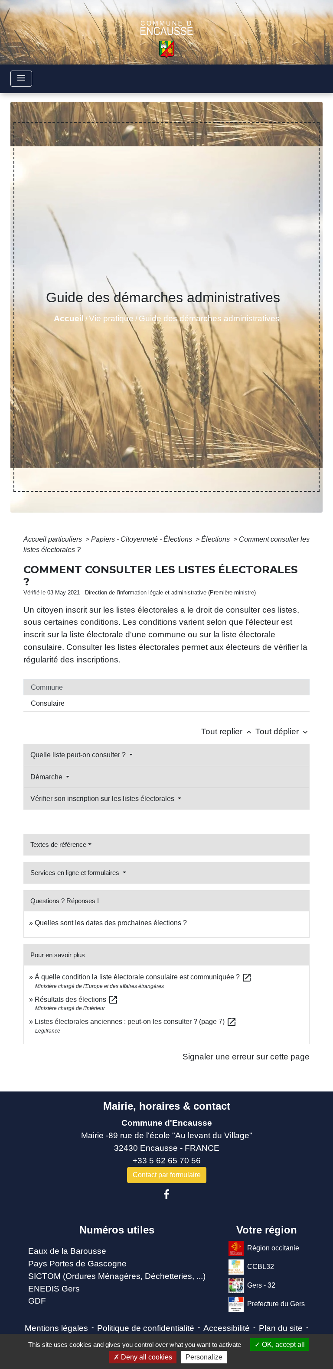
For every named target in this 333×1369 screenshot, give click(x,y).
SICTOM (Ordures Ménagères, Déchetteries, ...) (117, 1276)
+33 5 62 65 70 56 (167, 1160)
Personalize (204, 1357)
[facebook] (166, 1194)
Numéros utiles (116, 1230)
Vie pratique (111, 318)
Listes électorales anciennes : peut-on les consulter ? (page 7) (136, 1021)
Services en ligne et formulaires (75, 872)
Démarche (47, 777)
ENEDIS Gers (54, 1288)
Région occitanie (273, 1248)
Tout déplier (282, 731)
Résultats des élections (76, 999)
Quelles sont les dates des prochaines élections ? (111, 923)
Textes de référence (58, 844)
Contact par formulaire (167, 1175)
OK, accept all (282, 1344)
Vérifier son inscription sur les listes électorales (103, 798)
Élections (216, 539)
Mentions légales (56, 1328)
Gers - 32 (261, 1285)
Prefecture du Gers (276, 1304)
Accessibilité (226, 1328)
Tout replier (227, 731)
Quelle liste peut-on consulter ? (78, 755)
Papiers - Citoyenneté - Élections (142, 539)
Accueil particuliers (53, 539)
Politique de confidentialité (145, 1328)
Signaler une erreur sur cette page (246, 1056)
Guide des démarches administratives (209, 318)
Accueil (69, 318)
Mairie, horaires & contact (166, 1106)
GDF (37, 1300)
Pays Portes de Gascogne (77, 1263)
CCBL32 (260, 1266)
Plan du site (281, 1328)
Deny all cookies (145, 1357)
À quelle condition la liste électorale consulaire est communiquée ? (143, 977)
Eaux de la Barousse (67, 1251)
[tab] (166, 687)
